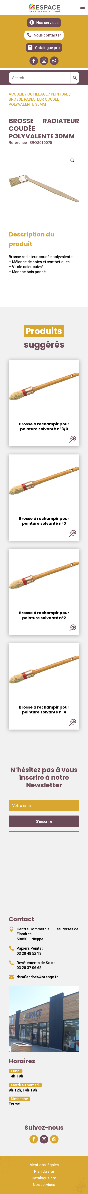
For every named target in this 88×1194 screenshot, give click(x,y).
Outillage (37, 94)
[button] (72, 160)
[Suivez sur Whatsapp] (54, 60)
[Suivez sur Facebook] (33, 60)
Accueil (16, 94)
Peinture (59, 94)
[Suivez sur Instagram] (44, 60)
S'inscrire (44, 821)
